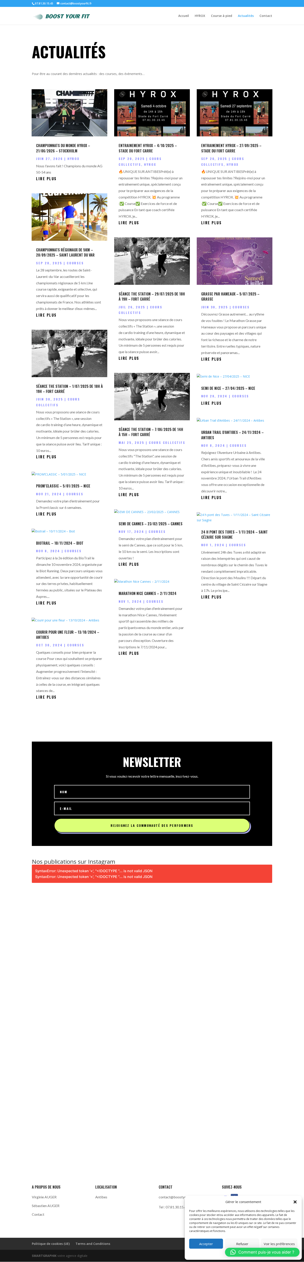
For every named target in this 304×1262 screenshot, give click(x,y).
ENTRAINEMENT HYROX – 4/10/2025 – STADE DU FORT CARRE (148, 148)
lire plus (46, 178)
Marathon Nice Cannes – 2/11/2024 (147, 593)
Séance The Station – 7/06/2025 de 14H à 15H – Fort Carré (151, 432)
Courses (75, 263)
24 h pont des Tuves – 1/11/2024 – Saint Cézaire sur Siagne (234, 534)
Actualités (246, 16)
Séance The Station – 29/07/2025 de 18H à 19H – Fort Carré (152, 296)
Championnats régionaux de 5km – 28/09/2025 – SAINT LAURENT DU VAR (65, 252)
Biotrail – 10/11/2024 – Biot (59, 543)
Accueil (183, 16)
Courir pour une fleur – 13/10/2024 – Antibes (67, 634)
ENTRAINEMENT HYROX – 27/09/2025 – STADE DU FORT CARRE (231, 148)
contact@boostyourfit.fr (178, 1197)
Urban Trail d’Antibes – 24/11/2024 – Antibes (232, 435)
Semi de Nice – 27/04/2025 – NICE (228, 388)
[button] (295, 1202)
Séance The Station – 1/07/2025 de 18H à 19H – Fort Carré (69, 389)
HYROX (200, 16)
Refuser (242, 1244)
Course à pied (221, 16)
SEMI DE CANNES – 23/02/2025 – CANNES (150, 523)
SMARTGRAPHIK (44, 1256)
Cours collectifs (167, 442)
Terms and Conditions (92, 1244)
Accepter (206, 1244)
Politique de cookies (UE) (51, 1244)
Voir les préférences (279, 1244)
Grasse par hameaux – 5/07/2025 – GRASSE (230, 296)
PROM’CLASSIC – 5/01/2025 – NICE (63, 486)
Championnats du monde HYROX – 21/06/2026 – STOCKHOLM (63, 148)
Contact (265, 16)
